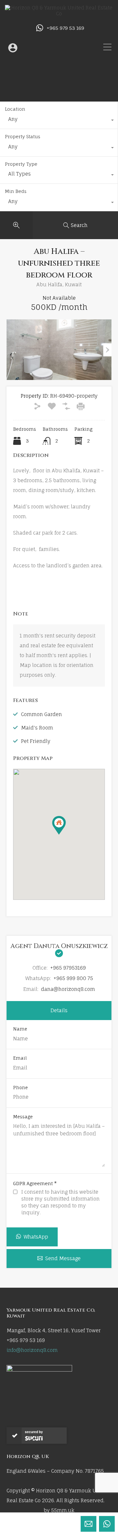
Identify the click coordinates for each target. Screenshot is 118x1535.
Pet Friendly (35, 741)
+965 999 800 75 (73, 978)
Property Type (21, 164)
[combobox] (59, 121)
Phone (20, 1087)
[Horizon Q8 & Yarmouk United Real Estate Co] (59, 13)
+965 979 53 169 (65, 28)
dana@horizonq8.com (68, 989)
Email (20, 1058)
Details (59, 1010)
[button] (65, 834)
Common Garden (41, 714)
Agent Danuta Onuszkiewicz (59, 946)
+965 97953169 (68, 968)
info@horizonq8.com (32, 1350)
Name (20, 1029)
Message (23, 1116)
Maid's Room (37, 728)
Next (107, 349)
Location (15, 109)
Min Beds (16, 191)
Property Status (22, 136)
